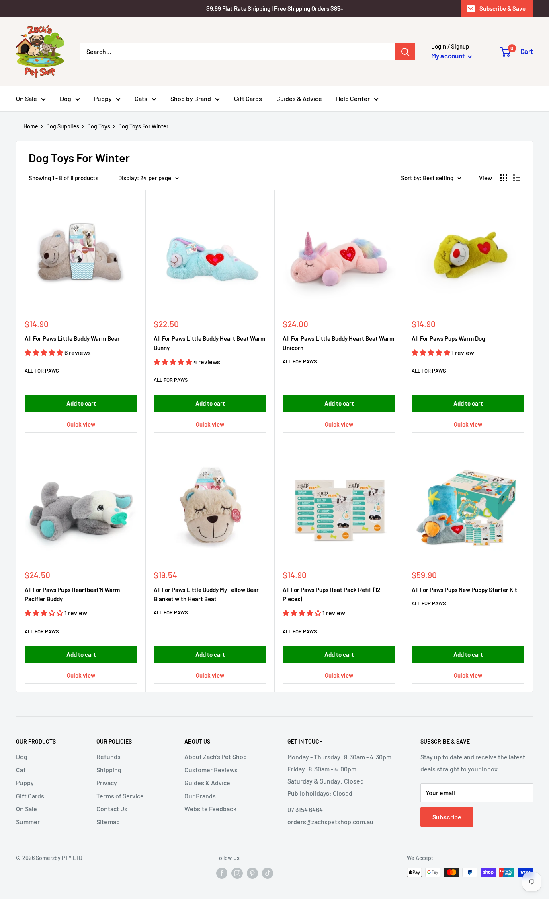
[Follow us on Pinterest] (252, 873)
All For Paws (42, 370)
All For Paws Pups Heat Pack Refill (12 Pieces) (331, 594)
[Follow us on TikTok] (267, 873)
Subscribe (446, 817)
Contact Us (111, 808)
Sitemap (108, 821)
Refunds (108, 756)
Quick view (81, 424)
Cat (21, 769)
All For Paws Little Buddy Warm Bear (72, 338)
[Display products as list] (516, 177)
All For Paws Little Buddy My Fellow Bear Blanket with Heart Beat (206, 594)
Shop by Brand (190, 98)
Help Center (353, 98)
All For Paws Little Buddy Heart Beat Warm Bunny (209, 343)
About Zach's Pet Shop (215, 756)
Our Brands (200, 796)
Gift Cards (248, 98)
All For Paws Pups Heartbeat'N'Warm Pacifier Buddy (72, 594)
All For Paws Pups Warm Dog (448, 338)
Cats (141, 98)
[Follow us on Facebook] (221, 873)
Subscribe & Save (502, 8)
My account (448, 56)
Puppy (103, 98)
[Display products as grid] (503, 177)
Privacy (106, 782)
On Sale (26, 98)
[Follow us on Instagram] (237, 873)
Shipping (108, 769)
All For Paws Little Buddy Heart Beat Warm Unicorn (338, 343)
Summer (28, 821)
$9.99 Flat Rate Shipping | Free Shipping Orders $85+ (274, 8)
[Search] (405, 51)
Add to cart (81, 403)
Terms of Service (120, 796)
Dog (65, 98)
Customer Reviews (211, 769)
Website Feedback (210, 808)
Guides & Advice (299, 98)
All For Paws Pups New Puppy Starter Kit (464, 589)
